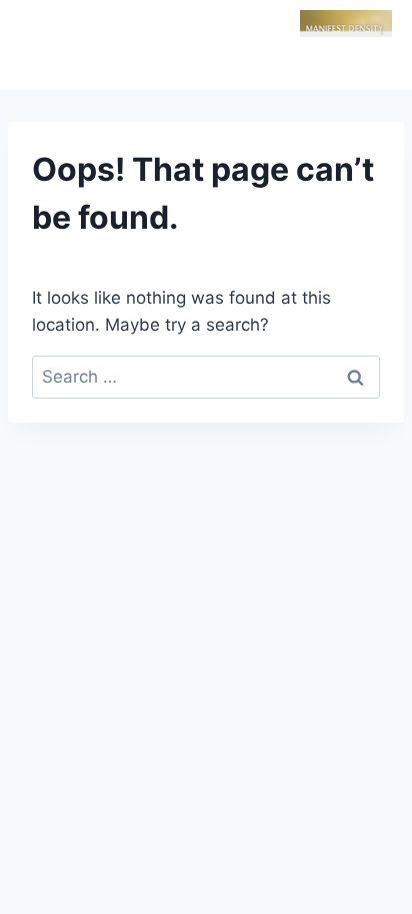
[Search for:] (206, 377)
